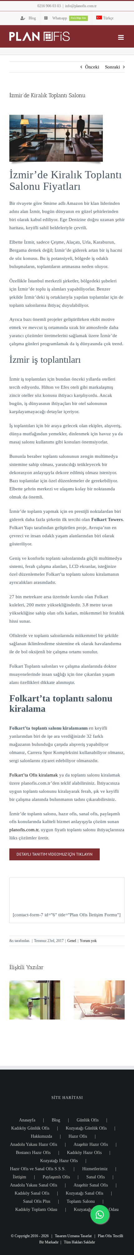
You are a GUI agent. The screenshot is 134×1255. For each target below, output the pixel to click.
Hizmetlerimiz (95, 1168)
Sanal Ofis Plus (36, 1201)
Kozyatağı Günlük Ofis (86, 1128)
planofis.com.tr (23, 829)
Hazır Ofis (78, 1136)
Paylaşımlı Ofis (56, 1177)
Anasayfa (27, 1120)
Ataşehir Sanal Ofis (91, 1185)
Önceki (92, 66)
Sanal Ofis (95, 1177)
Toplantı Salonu (81, 1201)
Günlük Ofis (87, 1120)
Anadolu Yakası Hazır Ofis (33, 1144)
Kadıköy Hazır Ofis (84, 1152)
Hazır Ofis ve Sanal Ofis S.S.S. (38, 1168)
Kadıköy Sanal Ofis (32, 1193)
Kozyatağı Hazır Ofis (59, 1160)
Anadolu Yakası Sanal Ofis (33, 1185)
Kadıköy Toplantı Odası (36, 1209)
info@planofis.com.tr (81, 6)
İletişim (19, 1177)
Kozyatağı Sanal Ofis (84, 1193)
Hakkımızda (41, 1136)
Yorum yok (88, 941)
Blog (56, 1120)
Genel (71, 941)
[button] (14, 1000)
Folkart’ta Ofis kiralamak (33, 774)
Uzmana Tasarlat (79, 1236)
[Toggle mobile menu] (121, 37)
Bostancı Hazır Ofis (33, 1152)
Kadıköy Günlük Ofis (30, 1128)
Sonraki (112, 66)
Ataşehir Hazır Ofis (91, 1144)
